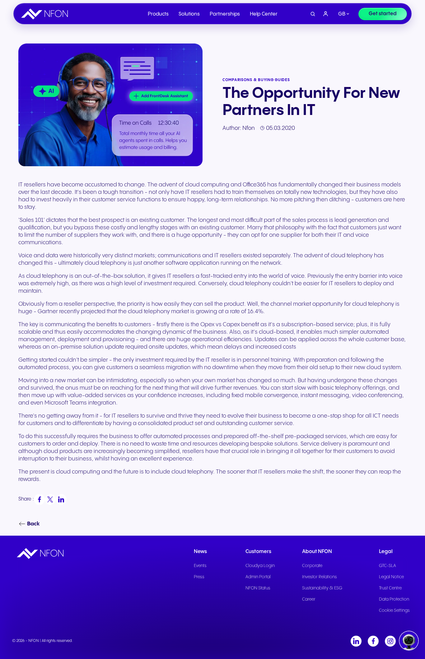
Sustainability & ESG (322, 588)
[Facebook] (373, 641)
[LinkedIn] (356, 641)
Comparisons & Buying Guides (256, 80)
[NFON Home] (46, 14)
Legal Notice (391, 577)
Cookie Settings (394, 610)
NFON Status (257, 588)
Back (33, 524)
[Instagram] (390, 641)
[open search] (313, 14)
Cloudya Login (260, 566)
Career (308, 599)
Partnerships (225, 14)
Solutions (189, 14)
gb (341, 14)
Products (158, 14)
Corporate (312, 566)
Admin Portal (258, 577)
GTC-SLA (387, 566)
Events (200, 566)
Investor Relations (319, 577)
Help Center (264, 14)
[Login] (326, 14)
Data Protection (394, 599)
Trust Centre (390, 588)
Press (199, 577)
